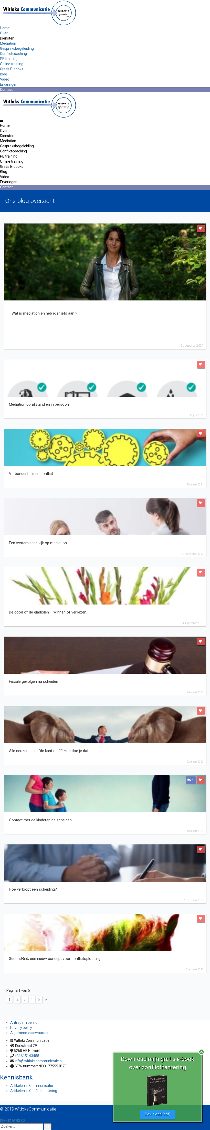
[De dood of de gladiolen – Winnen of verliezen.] (105, 586)
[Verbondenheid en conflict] (105, 447)
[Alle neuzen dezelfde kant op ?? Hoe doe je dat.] (105, 724)
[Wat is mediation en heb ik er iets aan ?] (105, 261)
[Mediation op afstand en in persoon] (105, 378)
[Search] (47, 1126)
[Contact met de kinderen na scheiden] (105, 793)
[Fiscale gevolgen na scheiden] (105, 655)
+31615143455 (27, 1056)
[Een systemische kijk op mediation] (105, 516)
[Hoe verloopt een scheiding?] (105, 863)
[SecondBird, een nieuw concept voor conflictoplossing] (105, 932)
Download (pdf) (157, 1114)
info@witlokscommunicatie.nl (38, 1061)
